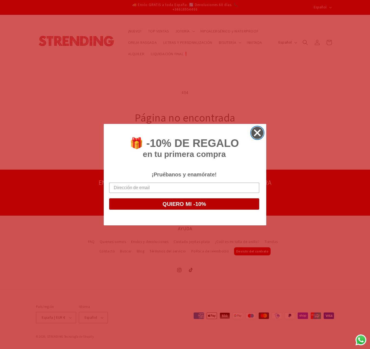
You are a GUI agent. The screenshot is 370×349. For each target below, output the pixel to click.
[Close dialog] (257, 133)
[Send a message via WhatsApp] (361, 340)
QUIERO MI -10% (184, 204)
